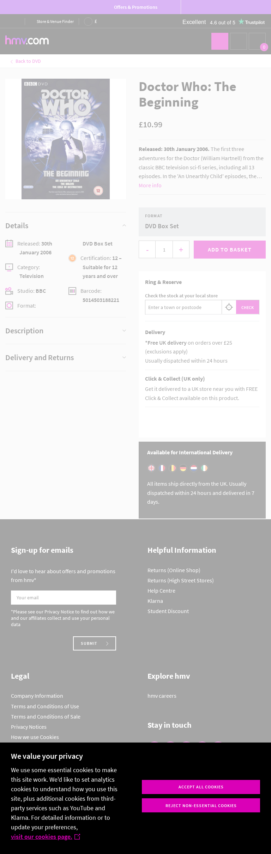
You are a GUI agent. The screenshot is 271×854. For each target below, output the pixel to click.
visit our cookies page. (41, 836)
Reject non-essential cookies (201, 805)
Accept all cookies (201, 786)
